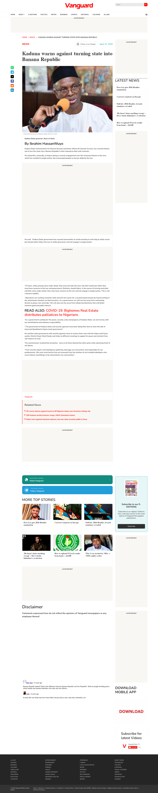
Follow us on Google (88, 44)
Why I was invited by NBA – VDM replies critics (98, 554)
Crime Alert (15, 769)
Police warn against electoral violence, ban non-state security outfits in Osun (56, 419)
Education (14, 777)
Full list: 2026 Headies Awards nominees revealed (129, 104)
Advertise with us (50, 788)
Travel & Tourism (121, 769)
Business (63, 15)
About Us (41, 788)
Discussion (14, 774)
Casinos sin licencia (39, 790)
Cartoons (118, 767)
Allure (13, 760)
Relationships (85, 774)
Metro (53, 15)
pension (48, 779)
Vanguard (28, 397)
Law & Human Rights (87, 765)
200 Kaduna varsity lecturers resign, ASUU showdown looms (50, 415)
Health (47, 769)
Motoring (83, 769)
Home (13, 15)
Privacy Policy (69, 788)
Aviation (13, 762)
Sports (74, 15)
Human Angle (50, 774)
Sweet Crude (119, 760)
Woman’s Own (120, 777)
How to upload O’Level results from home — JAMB (129, 123)
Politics (44, 15)
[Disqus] (67, 651)
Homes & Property (51, 772)
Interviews (84, 760)
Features (48, 765)
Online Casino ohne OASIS (83, 788)
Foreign (48, 767)
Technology (119, 762)
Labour (82, 762)
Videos (117, 772)
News (21, 15)
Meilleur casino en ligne (99, 788)
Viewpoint (118, 774)
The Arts (118, 765)
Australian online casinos (130, 788)
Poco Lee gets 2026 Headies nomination (128, 88)
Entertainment (50, 760)
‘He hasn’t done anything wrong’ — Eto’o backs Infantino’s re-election (131, 114)
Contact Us (60, 788)
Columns (96, 15)
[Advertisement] (67, 199)
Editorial (85, 15)
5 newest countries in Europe (129, 96)
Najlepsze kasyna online (114, 788)
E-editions (32, 15)
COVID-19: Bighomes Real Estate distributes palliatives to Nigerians (61, 312)
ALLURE (107, 15)
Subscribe (131, 526)
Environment (49, 762)
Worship (118, 779)
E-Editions (14, 779)
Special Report (85, 777)
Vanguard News (79, 6)
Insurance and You (52, 777)
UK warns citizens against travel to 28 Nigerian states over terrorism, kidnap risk (58, 411)
